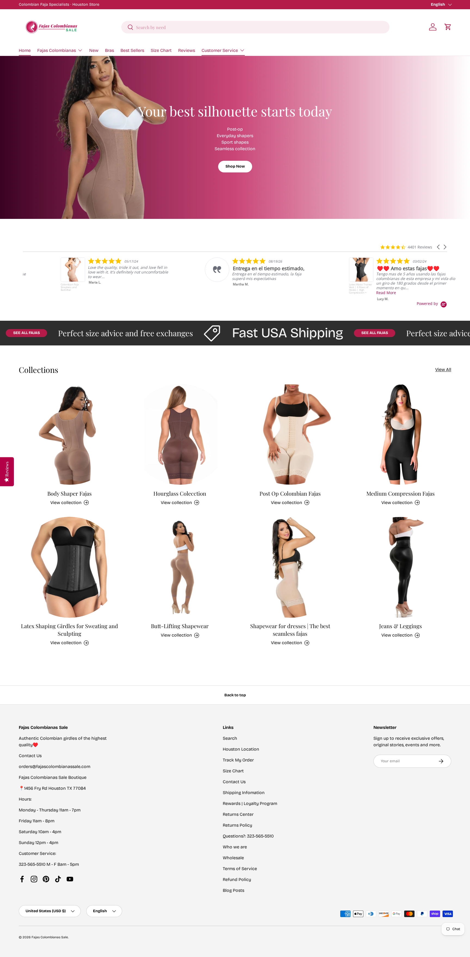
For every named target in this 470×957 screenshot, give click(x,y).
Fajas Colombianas (56, 50)
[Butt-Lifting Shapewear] (180, 567)
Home (25, 50)
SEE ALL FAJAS (351, 332)
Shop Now (235, 166)
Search (230, 738)
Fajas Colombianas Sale (50, 937)
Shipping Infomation (244, 792)
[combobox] (255, 27)
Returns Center (238, 814)
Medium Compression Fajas (400, 493)
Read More (348, 292)
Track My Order (238, 760)
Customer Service (220, 50)
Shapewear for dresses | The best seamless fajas (290, 629)
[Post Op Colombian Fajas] (290, 434)
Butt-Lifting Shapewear (180, 626)
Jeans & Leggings (400, 626)
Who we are (235, 846)
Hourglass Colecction (179, 493)
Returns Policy (237, 825)
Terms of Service (240, 868)
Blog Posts (233, 890)
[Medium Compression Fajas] (400, 434)
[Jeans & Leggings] (400, 567)
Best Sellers (132, 50)
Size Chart (161, 50)
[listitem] (77, 275)
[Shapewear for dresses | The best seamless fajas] (290, 567)
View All (443, 369)
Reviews (186, 50)
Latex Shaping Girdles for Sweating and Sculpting (69, 629)
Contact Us (234, 781)
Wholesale (233, 857)
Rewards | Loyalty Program (250, 803)
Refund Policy (237, 879)
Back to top (235, 695)
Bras (109, 50)
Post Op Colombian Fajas (290, 493)
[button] (448, 27)
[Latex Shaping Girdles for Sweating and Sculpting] (69, 567)
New (93, 50)
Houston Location (241, 749)
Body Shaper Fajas (69, 493)
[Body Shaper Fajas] (69, 434)
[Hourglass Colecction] (180, 434)
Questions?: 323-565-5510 (248, 836)
